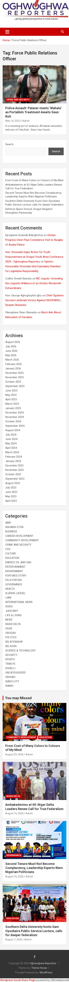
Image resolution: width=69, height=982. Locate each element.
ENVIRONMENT (14, 571)
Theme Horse (39, 967)
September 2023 (14, 478)
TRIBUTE (10, 663)
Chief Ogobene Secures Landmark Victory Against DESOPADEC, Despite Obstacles (34, 300)
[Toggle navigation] (7, 32)
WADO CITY (12, 681)
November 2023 (14, 470)
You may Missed (18, 698)
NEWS (8, 619)
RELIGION (10, 646)
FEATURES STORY (15, 575)
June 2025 (11, 390)
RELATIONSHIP (14, 641)
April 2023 (11, 500)
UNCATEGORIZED (15, 672)
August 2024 (12, 430)
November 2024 (14, 417)
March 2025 (12, 403)
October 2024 (13, 421)
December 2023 (14, 465)
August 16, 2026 (14, 813)
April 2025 (11, 399)
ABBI (8, 522)
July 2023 (10, 487)
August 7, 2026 (13, 939)
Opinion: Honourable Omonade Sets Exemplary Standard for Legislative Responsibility (33, 266)
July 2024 (10, 434)
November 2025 (14, 377)
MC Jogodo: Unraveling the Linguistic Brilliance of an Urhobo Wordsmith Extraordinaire (34, 283)
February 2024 (13, 456)
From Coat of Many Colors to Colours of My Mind (34, 180)
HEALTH (10, 588)
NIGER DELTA (13, 624)
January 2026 (13, 368)
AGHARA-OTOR (14, 527)
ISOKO (9, 606)
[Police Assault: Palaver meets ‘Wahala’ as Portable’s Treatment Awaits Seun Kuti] (34, 84)
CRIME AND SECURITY (18, 99)
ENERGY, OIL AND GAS (18, 562)
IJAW (8, 597)
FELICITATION (13, 580)
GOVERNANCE (13, 584)
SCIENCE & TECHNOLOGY (20, 650)
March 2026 (12, 359)
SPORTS (10, 659)
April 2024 (11, 447)
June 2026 (11, 350)
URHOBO (10, 677)
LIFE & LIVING (13, 615)
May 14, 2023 (12, 120)
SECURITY (11, 655)
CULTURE (10, 553)
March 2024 (12, 452)
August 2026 (12, 342)
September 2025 (14, 386)
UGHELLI (10, 668)
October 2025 (13, 381)
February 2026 (13, 364)
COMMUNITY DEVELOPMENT (22, 540)
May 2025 (10, 395)
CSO (7, 549)
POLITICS (10, 637)
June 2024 (11, 439)
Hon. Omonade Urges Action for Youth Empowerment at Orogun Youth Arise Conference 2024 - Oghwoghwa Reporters (34, 256)
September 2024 (14, 425)
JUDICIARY (11, 610)
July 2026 (10, 346)
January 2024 (13, 461)
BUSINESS (11, 531)
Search (9, 144)
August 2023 (12, 483)
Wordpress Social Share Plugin (18, 980)
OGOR (8, 628)
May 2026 (10, 355)
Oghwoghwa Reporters (43, 963)
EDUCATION (12, 558)
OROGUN (10, 632)
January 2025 (13, 408)
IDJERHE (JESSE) (15, 593)
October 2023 (13, 474)
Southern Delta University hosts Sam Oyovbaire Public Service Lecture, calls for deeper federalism (33, 931)
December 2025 (14, 372)
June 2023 (11, 492)
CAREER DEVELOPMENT (19, 535)
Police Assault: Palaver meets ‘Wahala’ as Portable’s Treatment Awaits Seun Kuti (33, 112)
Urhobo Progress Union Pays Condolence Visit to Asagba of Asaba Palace (34, 240)
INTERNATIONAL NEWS (19, 602)
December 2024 (14, 412)
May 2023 (10, 496)
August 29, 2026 (14, 754)
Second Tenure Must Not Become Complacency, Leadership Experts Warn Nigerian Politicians (34, 868)
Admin (26, 120)
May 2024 (10, 443)
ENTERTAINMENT (15, 566)
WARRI (9, 685)
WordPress (45, 972)
